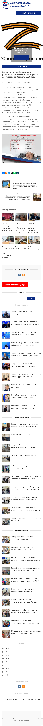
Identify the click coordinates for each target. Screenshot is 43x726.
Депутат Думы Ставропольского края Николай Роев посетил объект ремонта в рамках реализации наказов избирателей (26, 456)
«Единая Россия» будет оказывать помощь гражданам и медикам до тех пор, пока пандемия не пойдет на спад (26, 186)
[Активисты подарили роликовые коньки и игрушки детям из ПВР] (6, 581)
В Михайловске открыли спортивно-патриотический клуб (25, 622)
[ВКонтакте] (3, 173)
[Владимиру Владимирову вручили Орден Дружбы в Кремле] (6, 377)
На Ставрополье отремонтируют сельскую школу (24, 467)
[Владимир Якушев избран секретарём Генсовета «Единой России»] (6, 314)
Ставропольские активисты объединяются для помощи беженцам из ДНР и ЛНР (22, 590)
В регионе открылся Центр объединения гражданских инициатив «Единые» (22, 548)
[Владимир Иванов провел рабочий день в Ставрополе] (6, 521)
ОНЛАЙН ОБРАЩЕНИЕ (28, 13)
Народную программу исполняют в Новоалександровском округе (26, 477)
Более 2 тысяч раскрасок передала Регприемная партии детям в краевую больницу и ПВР (25, 569)
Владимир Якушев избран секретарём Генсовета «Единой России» (24, 312)
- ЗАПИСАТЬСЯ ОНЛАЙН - (21, 57)
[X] (12, 173)
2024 (7, 655)
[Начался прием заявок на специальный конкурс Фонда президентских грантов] (6, 602)
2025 (7, 652)
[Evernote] (14, 173)
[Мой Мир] (9, 173)
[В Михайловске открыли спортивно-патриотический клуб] (6, 623)
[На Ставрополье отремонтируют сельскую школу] (6, 469)
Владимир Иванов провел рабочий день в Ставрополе (26, 519)
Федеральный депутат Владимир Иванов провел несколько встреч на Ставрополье (25, 488)
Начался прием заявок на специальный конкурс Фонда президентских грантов (23, 601)
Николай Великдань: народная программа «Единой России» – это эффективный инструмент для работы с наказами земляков (25, 323)
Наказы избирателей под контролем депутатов (21, 436)
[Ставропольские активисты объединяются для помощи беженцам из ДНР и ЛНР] (6, 592)
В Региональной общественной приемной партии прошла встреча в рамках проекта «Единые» (25, 559)
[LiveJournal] (17, 173)
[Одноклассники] (6, 173)
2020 (7, 668)
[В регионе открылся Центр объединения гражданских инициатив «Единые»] (6, 550)
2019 (6, 672)
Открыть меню (22, 66)
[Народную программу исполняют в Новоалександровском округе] (6, 479)
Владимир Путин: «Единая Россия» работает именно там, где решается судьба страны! (26, 344)
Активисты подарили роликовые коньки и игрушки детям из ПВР (25, 580)
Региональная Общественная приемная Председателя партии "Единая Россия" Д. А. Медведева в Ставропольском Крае (16, 4)
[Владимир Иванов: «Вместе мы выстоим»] (6, 387)
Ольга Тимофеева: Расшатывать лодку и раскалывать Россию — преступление (24, 396)
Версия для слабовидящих (15, 285)
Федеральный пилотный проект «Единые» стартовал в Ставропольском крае (24, 538)
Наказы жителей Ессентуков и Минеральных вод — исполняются (25, 509)
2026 (7, 648)
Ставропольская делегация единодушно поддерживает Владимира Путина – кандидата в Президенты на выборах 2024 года (25, 365)
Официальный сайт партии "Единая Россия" (21, 699)
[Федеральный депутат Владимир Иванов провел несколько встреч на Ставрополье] (6, 490)
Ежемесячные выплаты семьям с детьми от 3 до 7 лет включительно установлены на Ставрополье (17, 197)
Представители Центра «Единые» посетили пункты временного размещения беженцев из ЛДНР (25, 611)
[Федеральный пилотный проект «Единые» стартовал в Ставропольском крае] (6, 539)
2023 (7, 658)
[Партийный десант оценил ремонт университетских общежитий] (6, 500)
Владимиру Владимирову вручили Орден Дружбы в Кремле (26, 375)
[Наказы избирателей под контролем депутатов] (6, 437)
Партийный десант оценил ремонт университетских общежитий (25, 498)
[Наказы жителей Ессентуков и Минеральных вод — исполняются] (6, 510)
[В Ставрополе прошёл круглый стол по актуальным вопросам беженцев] (6, 634)
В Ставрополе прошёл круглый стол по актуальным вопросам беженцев (26, 632)
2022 (7, 662)
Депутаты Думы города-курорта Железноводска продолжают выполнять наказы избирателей (24, 446)
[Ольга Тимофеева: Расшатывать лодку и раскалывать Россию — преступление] (6, 398)
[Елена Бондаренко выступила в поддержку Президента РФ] (6, 408)
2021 (6, 665)
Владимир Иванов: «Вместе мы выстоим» (24, 386)
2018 (6, 675)
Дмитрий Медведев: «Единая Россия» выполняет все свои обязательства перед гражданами (25, 333)
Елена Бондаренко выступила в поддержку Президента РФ (24, 407)
